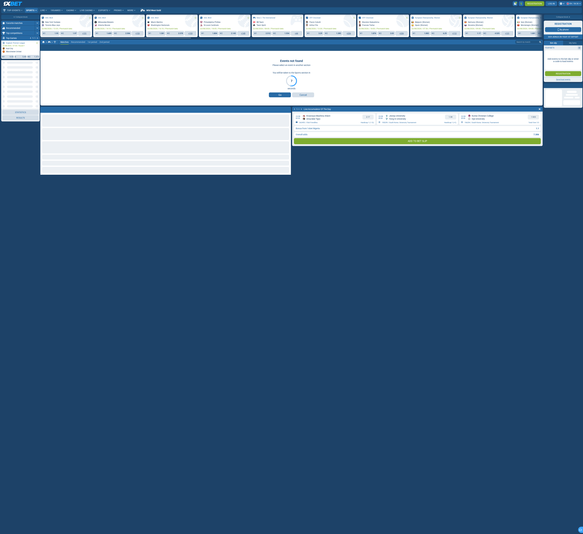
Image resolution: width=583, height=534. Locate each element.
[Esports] (49, 42)
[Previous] (30, 38)
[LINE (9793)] (43, 42)
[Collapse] (37, 123)
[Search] (540, 42)
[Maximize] (37, 23)
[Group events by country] (37, 74)
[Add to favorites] (37, 42)
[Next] (37, 38)
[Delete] (539, 109)
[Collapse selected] (34, 74)
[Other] (539, 47)
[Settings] (562, 3)
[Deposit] (521, 3)
